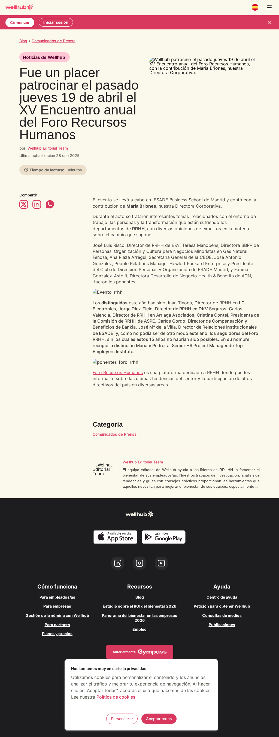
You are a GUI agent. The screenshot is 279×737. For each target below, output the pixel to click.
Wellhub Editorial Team (48, 148)
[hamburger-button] (269, 7)
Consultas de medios (222, 615)
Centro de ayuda (222, 597)
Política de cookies (115, 697)
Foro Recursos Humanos (118, 372)
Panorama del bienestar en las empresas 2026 (139, 618)
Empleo (139, 629)
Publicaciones (222, 624)
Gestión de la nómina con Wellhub (57, 615)
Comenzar (20, 22)
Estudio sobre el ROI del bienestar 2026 (139, 606)
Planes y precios (57, 633)
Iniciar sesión (55, 22)
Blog (23, 40)
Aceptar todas (159, 718)
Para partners (57, 624)
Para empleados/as (57, 597)
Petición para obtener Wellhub (222, 606)
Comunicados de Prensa (115, 434)
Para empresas (57, 606)
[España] (255, 7)
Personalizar (122, 718)
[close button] (269, 22)
